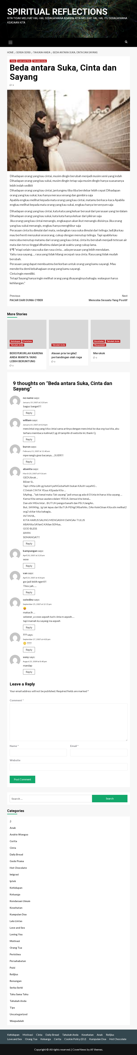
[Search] (126, 42)
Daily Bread (16, 854)
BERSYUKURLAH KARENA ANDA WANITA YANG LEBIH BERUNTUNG (26, 357)
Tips (12, 1007)
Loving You (16, 934)
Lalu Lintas (16, 921)
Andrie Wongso (19, 834)
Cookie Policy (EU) (75, 1039)
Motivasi (15, 940)
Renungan (16, 980)
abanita (27, 468)
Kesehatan (99, 341)
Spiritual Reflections (57, 12)
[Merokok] (110, 334)
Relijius (14, 974)
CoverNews (79, 1049)
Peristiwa (27, 341)
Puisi (12, 967)
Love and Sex (24, 61)
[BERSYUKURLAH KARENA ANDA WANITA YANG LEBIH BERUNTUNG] (26, 334)
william (27, 420)
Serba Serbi (16, 987)
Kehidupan (15, 341)
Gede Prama (17, 861)
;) (10, 821)
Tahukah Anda (39, 61)
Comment (17, 700)
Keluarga (15, 894)
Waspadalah (99, 345)
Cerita (13, 841)
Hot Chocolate (18, 867)
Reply (29, 412)
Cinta (13, 61)
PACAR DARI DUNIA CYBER (26, 298)
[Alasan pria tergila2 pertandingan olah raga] (68, 334)
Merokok (99, 353)
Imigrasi (14, 874)
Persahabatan (18, 960)
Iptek (13, 881)
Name (14, 745)
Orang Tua (16, 947)
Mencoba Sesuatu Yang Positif (108, 298)
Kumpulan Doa (18, 914)
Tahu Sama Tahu (19, 994)
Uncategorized (18, 1014)
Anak (13, 827)
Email (74, 745)
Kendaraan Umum (20, 901)
